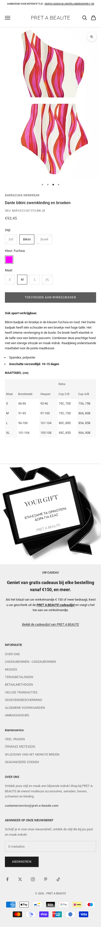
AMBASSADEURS (17, 715)
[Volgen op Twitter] (20, 879)
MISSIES (11, 669)
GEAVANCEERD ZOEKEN (22, 762)
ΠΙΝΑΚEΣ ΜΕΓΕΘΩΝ (20, 746)
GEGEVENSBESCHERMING (23, 700)
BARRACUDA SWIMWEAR (22, 195)
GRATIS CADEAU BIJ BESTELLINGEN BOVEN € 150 (69, 4)
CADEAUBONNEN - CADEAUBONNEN (30, 661)
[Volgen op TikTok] (58, 879)
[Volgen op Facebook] (7, 879)
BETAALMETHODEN (19, 684)
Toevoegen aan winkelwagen (50, 297)
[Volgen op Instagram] (32, 879)
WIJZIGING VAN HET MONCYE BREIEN (32, 754)
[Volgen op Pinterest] (45, 879)
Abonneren (22, 861)
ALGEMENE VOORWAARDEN (25, 707)
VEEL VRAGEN (15, 739)
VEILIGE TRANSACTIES (21, 692)
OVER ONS (12, 654)
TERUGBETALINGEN (19, 677)
